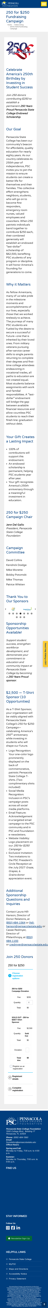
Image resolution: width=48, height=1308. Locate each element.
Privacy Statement (17, 1278)
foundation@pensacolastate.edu (21, 1142)
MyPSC (12, 1264)
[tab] (9, 613)
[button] (5, 609)
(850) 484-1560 (20, 1137)
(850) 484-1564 (15, 922)
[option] (13, 609)
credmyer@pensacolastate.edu (28, 944)
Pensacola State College (20, 1259)
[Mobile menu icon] (44, 4)
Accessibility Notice (18, 1274)
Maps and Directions (18, 1269)
